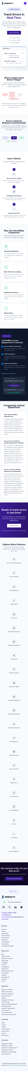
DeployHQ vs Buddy (6, 1043)
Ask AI (3, 981)
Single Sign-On (5, 977)
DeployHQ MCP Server (7, 971)
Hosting (3, 998)
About (3, 1023)
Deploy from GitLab (6, 991)
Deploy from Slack (6, 996)
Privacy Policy (5, 1031)
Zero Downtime (5, 1010)
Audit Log (4, 979)
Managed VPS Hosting (7, 1000)
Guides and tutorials (7, 958)
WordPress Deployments (8, 1008)
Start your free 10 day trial (14, 878)
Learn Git (3, 964)
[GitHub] (3, 907)
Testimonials (4, 933)
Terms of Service (6, 1029)
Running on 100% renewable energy (16, 1065)
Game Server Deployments (8, 1014)
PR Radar (3, 975)
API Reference (5, 937)
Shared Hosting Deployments (9, 1004)
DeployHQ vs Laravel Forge (8, 1052)
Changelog (4, 962)
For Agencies (5, 944)
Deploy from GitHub (6, 989)
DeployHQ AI (4, 969)
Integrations (4, 940)
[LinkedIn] (15, 907)
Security (3, 1033)
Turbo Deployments (6, 1012)
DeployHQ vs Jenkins (7, 1045)
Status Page (4, 960)
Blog (2, 954)
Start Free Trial (14, 33)
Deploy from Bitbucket (7, 994)
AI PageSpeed (5, 967)
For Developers (5, 942)
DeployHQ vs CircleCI (7, 1050)
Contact (3, 1027)
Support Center (5, 956)
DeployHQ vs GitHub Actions (9, 1048)
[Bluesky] (21, 907)
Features (3, 929)
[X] (9, 907)
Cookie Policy (5, 1035)
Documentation (5, 935)
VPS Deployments (6, 1006)
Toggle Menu (25, 3)
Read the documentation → (8, 373)
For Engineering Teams (7, 946)
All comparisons (5, 1054)
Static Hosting (5, 1002)
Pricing (3, 931)
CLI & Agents (5, 973)
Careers (3, 1025)
